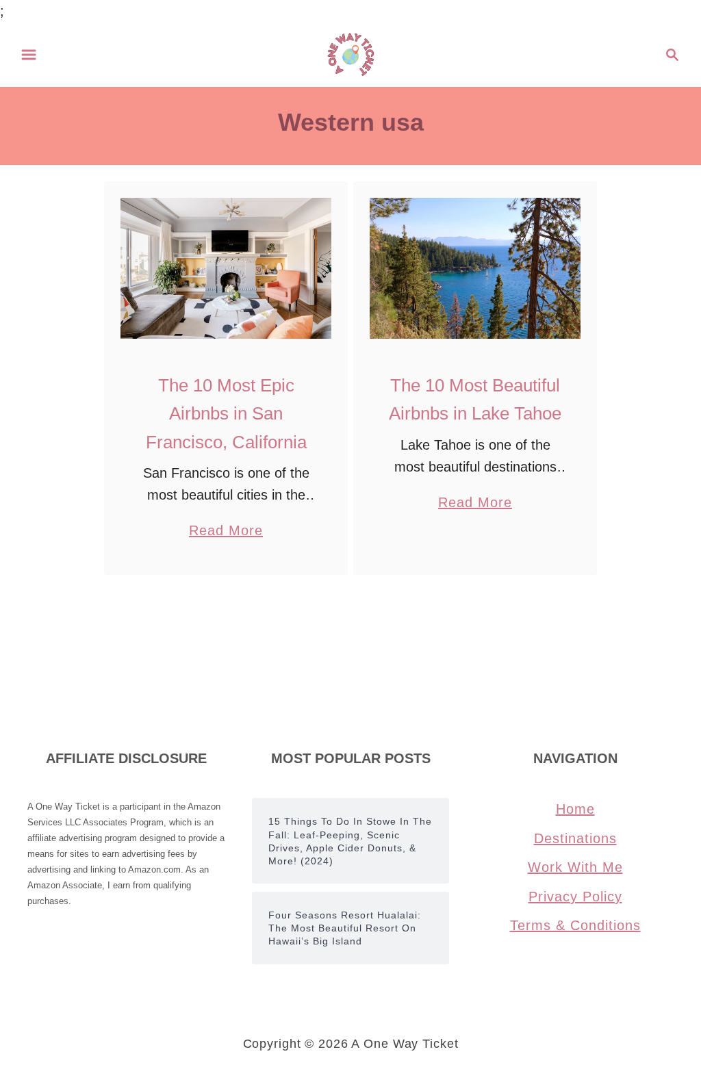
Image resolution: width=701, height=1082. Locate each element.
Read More (226, 532)
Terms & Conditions (575, 925)
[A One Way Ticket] (351, 53)
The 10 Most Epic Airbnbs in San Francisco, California (226, 413)
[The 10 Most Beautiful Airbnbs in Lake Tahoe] (475, 268)
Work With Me (575, 867)
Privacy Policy (575, 896)
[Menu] (29, 55)
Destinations (575, 838)
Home (575, 808)
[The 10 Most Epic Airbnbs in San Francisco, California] (226, 268)
